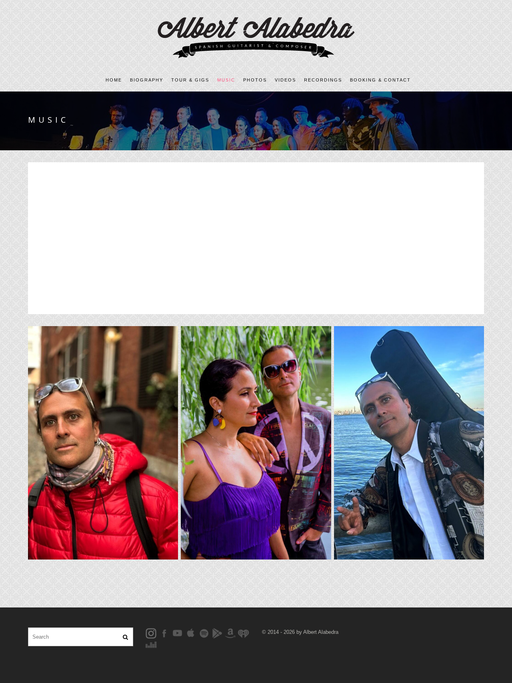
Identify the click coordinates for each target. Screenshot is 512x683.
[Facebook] (151, 633)
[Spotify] (204, 633)
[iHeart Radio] (243, 633)
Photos (255, 80)
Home (114, 80)
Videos (285, 80)
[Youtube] (177, 633)
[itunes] (190, 633)
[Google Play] (217, 633)
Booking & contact (380, 80)
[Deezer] (151, 644)
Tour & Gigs (190, 80)
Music (226, 80)
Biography (146, 80)
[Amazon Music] (230, 633)
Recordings (323, 80)
